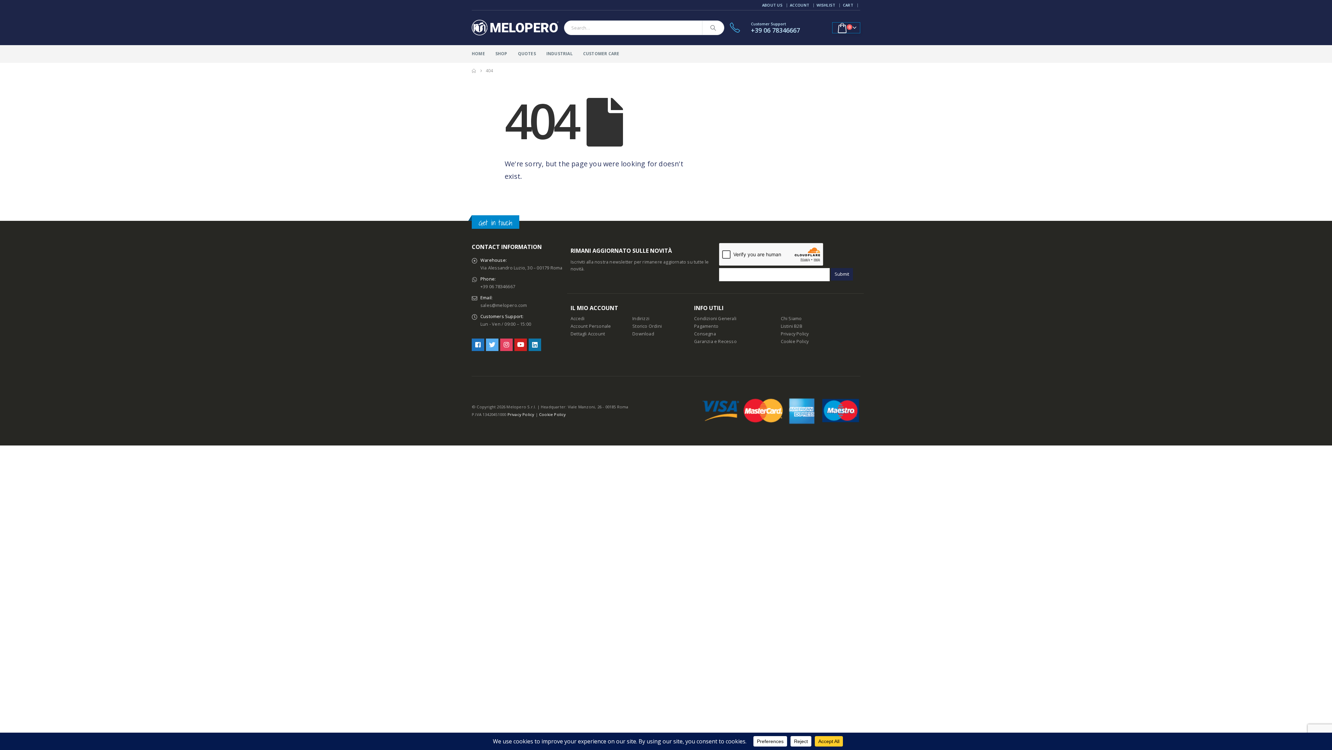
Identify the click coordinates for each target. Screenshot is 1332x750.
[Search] (713, 28)
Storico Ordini (647, 326)
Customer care (601, 54)
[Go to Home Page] (474, 71)
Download (643, 334)
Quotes (527, 54)
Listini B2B (791, 326)
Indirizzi (640, 319)
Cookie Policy (795, 341)
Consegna (705, 334)
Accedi (577, 319)
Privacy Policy (795, 334)
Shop (501, 54)
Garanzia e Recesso (715, 341)
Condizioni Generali (715, 319)
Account (799, 5)
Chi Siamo (791, 319)
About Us (772, 5)
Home (478, 54)
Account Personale (591, 326)
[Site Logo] (515, 28)
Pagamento (706, 326)
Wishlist (826, 5)
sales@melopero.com (503, 305)
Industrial (559, 54)
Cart (848, 5)
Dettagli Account (588, 334)
